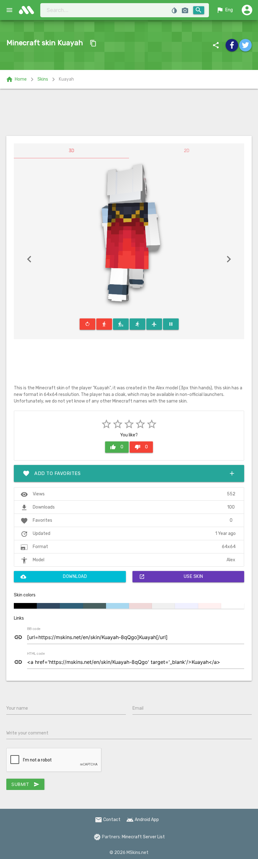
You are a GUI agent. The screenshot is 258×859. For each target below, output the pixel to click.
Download (53, 576)
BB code (33, 629)
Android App (142, 819)
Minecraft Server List (143, 837)
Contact (108, 819)
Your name (17, 708)
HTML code (36, 654)
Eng (224, 10)
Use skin (171, 576)
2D (186, 150)
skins (28, 10)
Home (16, 79)
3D (71, 150)
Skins (42, 79)
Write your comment (27, 733)
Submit (25, 784)
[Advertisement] (129, 112)
